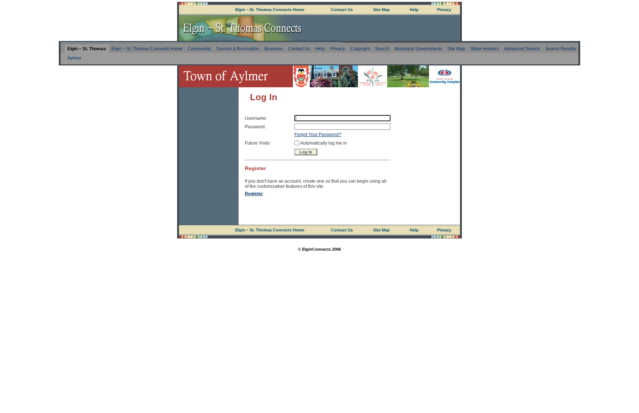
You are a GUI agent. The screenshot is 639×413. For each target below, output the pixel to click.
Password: (255, 126)
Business (273, 48)
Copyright (360, 48)
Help (414, 9)
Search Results (560, 48)
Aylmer (74, 58)
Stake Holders (484, 48)
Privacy (444, 9)
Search (382, 48)
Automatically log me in (323, 143)
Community (199, 48)
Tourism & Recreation (237, 48)
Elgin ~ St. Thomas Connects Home (269, 9)
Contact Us (342, 9)
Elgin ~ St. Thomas (86, 48)
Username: (256, 118)
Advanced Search (522, 48)
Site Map (381, 9)
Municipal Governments (418, 48)
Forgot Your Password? (317, 134)
